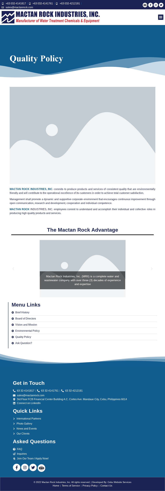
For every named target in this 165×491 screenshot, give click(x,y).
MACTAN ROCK (19, 209)
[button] (160, 17)
